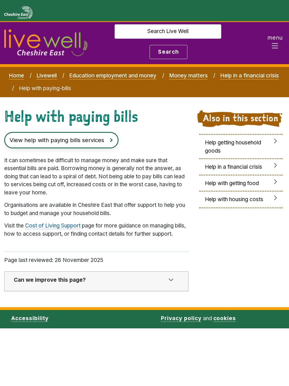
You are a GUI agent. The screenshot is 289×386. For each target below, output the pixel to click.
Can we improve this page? (50, 280)
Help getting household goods (233, 146)
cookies (224, 318)
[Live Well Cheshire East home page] (45, 42)
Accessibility (29, 318)
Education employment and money (112, 75)
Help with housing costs (234, 199)
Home (16, 75)
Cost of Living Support (52, 225)
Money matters (188, 75)
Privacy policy (181, 318)
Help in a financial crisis (249, 75)
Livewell (46, 75)
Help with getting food (232, 183)
